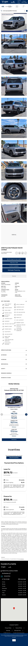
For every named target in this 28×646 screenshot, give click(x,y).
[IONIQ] (3, 567)
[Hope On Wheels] (9, 567)
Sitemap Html (17, 630)
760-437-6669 (6, 579)
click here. (22, 559)
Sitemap (8, 630)
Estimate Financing (14, 270)
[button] (14, 608)
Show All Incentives (13, 457)
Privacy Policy (8, 628)
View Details (14, 439)
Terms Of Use (19, 628)
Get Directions (5, 573)
